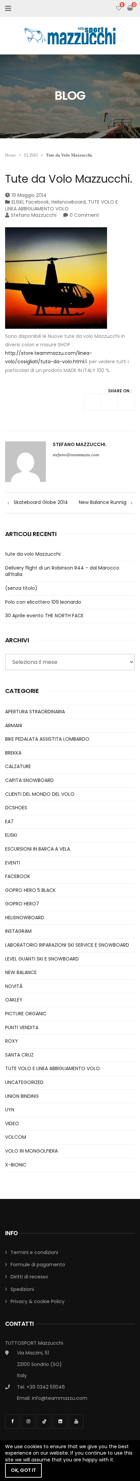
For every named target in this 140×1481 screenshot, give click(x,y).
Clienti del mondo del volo (39, 794)
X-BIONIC (16, 1164)
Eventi (12, 862)
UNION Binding (22, 1096)
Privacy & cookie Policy (38, 1301)
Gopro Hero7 (22, 903)
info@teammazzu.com (59, 1398)
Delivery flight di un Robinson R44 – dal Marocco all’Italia (62, 571)
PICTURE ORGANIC (26, 1013)
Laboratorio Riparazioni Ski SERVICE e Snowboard (67, 945)
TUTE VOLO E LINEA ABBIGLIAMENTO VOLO (61, 205)
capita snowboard (29, 780)
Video (12, 1123)
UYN (9, 1109)
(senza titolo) (21, 588)
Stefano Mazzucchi (33, 215)
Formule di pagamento (38, 1264)
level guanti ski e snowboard (42, 958)
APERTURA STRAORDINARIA (35, 711)
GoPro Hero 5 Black (30, 890)
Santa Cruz (19, 1054)
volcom (15, 1137)
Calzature (18, 766)
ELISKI (31, 155)
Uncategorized (24, 1082)
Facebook (37, 202)
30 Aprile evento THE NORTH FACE (44, 615)
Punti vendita (21, 1027)
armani (13, 725)
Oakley (13, 999)
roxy (11, 1041)
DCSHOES (16, 807)
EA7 (9, 821)
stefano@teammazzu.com (76, 454)
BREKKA (13, 752)
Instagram (18, 931)
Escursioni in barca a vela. (38, 849)
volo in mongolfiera (31, 1151)
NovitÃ (14, 986)
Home (10, 155)
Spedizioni (22, 1289)
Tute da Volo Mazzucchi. (68, 178)
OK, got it (23, 1470)
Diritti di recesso (29, 1276)
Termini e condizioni (34, 1252)
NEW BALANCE (21, 972)
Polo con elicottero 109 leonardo (43, 602)
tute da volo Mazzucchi (32, 554)
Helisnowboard (68, 202)
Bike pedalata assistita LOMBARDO (47, 739)
